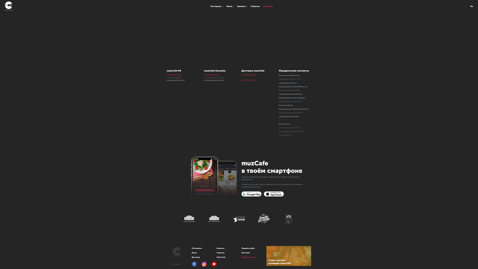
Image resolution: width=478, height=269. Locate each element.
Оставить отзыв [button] (248, 257)
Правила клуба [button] (248, 248)
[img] (251, 193)
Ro (471, 6)
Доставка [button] (196, 257)
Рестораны (216, 6)
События (255, 6)
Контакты (268, 6)
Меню (229, 6)
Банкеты (241, 6)
